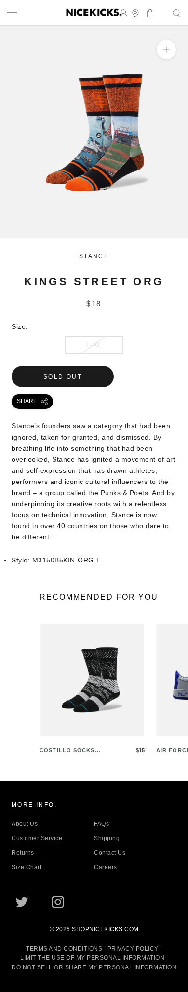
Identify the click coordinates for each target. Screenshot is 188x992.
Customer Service (37, 838)
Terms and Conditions (64, 948)
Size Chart (26, 867)
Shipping (107, 838)
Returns (23, 852)
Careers (105, 867)
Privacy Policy (133, 948)
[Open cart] (147, 12)
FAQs (101, 824)
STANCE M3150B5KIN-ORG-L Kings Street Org (77, 232)
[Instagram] (58, 902)
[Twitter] (21, 902)
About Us (25, 824)
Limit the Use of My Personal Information (92, 957)
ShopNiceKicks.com (105, 929)
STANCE (94, 256)
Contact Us (109, 852)
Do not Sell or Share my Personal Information (94, 967)
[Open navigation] (12, 11)
